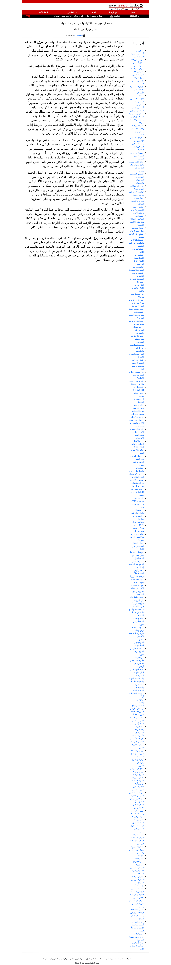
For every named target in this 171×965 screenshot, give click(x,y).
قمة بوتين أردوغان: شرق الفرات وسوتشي (137, 107)
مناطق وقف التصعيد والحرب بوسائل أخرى (137, 209)
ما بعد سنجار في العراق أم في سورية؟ (137, 651)
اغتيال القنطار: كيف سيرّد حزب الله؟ (137, 546)
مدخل (133, 12)
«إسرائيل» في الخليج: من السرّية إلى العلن (136, 564)
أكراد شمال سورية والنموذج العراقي (137, 200)
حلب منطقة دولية (136, 309)
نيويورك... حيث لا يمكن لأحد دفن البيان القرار (137, 555)
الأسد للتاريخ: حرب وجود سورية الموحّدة (136, 936)
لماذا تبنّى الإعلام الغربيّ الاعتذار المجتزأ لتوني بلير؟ (136, 720)
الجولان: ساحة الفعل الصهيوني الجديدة (137, 879)
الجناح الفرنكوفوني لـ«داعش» (139, 642)
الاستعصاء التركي (136, 597)
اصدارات (57, 16)
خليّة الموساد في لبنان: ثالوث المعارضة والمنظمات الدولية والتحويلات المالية (136, 675)
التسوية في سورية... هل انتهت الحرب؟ (136, 315)
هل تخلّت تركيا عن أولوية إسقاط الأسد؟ (137, 945)
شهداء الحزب (72, 12)
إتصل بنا (117, 16)
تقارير (87, 16)
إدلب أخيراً (139, 885)
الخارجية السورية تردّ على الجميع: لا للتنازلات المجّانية (136, 891)
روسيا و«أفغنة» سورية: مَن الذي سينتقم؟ (137, 753)
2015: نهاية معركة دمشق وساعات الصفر (137, 528)
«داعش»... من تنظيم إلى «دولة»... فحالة (138, 519)
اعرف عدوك (78, 16)
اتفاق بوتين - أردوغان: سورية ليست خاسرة (137, 53)
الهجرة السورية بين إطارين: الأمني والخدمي (136, 849)
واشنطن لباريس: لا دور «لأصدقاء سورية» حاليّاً (137, 711)
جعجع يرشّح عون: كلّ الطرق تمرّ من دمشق (136, 492)
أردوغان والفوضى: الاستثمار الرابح (138, 702)
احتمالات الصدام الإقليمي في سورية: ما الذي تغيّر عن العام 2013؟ (137, 143)
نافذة (94, 12)
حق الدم (140, 855)
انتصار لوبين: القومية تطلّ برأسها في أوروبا (137, 573)
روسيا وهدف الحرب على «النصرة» (138, 330)
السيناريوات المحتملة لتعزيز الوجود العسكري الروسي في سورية (137, 825)
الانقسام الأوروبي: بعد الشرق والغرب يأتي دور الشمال (136, 483)
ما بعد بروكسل (137, 417)
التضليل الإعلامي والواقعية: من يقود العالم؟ (136, 242)
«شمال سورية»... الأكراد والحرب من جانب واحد (136, 423)
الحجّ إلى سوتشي (136, 768)
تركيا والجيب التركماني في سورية (138, 621)
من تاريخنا (113, 12)
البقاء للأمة (43, 12)
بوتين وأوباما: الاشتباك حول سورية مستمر (138, 786)
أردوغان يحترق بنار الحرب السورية (137, 762)
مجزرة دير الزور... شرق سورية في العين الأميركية (136, 303)
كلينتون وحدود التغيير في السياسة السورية (137, 275)
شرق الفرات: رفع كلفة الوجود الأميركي (136, 89)
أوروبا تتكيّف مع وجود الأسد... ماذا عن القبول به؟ (137, 813)
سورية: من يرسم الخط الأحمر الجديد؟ (136, 155)
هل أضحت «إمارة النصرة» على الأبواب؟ (136, 375)
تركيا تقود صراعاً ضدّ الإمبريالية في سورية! (136, 537)
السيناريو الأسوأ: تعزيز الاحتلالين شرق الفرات (137, 74)
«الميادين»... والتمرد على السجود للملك (138, 687)
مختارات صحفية (97, 16)
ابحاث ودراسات (66, 16)
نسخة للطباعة (78, 35)
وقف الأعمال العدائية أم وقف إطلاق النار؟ (137, 444)
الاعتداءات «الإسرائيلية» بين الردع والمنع (137, 98)
